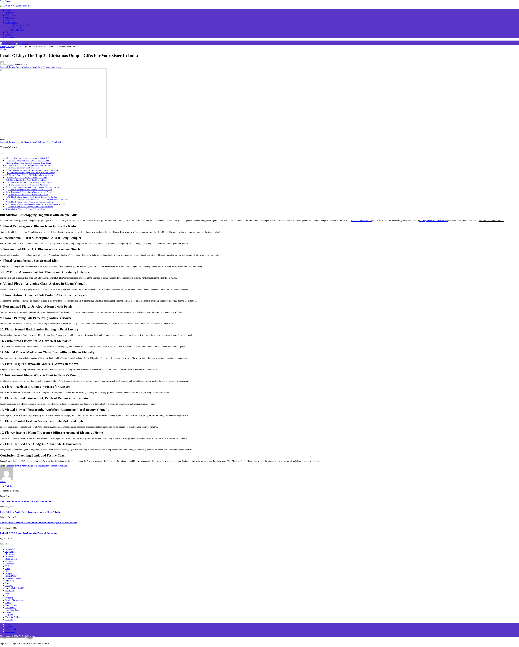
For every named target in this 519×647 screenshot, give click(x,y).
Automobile (10, 549)
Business (9, 13)
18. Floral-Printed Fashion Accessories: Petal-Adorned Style (31, 202)
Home (8, 10)
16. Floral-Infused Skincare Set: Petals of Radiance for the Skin (32, 197)
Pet (6, 595)
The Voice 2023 (17, 30)
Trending (9, 35)
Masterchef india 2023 (14, 588)
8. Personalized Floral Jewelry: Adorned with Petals (27, 177)
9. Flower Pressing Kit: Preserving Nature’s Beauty (27, 180)
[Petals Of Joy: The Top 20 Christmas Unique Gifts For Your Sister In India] (53, 137)
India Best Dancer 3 (19, 25)
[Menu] (1, 42)
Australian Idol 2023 (19, 27)
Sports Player (11, 605)
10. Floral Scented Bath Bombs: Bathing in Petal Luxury (30, 182)
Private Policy (11, 629)
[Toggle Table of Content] (2, 153)
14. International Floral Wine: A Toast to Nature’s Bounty (30, 192)
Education (9, 564)
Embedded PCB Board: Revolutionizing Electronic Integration (29, 533)
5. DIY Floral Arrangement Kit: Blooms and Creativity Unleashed (32, 170)
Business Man (11, 559)
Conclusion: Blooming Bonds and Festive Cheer (26, 209)
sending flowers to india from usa (433, 220)
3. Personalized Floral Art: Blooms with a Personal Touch (29, 165)
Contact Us (10, 631)
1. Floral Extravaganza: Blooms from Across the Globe (28, 160)
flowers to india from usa (361, 220)
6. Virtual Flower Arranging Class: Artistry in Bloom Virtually (31, 173)
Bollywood (10, 554)
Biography (9, 551)
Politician (9, 598)
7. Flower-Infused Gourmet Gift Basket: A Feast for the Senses (31, 175)
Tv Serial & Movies (13, 617)
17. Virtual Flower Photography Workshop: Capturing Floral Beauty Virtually (38, 199)
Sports (8, 602)
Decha (10, 64)
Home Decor (10, 576)
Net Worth (9, 590)
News (7, 20)
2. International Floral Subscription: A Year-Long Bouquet (29, 163)
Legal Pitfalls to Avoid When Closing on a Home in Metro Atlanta (30, 512)
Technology (10, 37)
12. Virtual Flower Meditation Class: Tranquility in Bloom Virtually (34, 187)
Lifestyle (3, 49)
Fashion (8, 566)
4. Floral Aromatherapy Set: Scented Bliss (23, 168)
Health (8, 571)
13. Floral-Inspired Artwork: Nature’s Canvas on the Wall (30, 190)
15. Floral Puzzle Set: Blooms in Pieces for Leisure (28, 194)
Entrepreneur (10, 15)
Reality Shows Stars (14, 600)
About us (9, 627)
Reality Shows (11, 22)
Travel (8, 612)
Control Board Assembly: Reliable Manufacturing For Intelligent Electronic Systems (38, 522)
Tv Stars (9, 32)
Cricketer (9, 561)
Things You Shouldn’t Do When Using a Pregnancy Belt (25, 501)
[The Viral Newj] (15, 6)
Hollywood (10, 573)
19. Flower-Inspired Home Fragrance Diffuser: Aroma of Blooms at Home (36, 204)
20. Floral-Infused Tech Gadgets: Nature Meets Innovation (30, 207)
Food (7, 568)
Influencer (9, 17)
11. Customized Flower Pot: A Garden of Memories (28, 185)
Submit (29, 639)
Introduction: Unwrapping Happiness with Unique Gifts (28, 158)
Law (7, 583)
